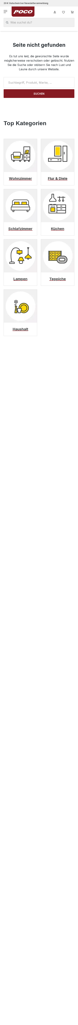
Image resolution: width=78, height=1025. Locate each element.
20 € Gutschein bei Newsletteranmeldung (26, 3)
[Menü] (6, 12)
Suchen (39, 93)
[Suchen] (7, 22)
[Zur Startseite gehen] (23, 12)
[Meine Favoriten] (63, 11)
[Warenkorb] (72, 11)
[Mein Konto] (54, 11)
